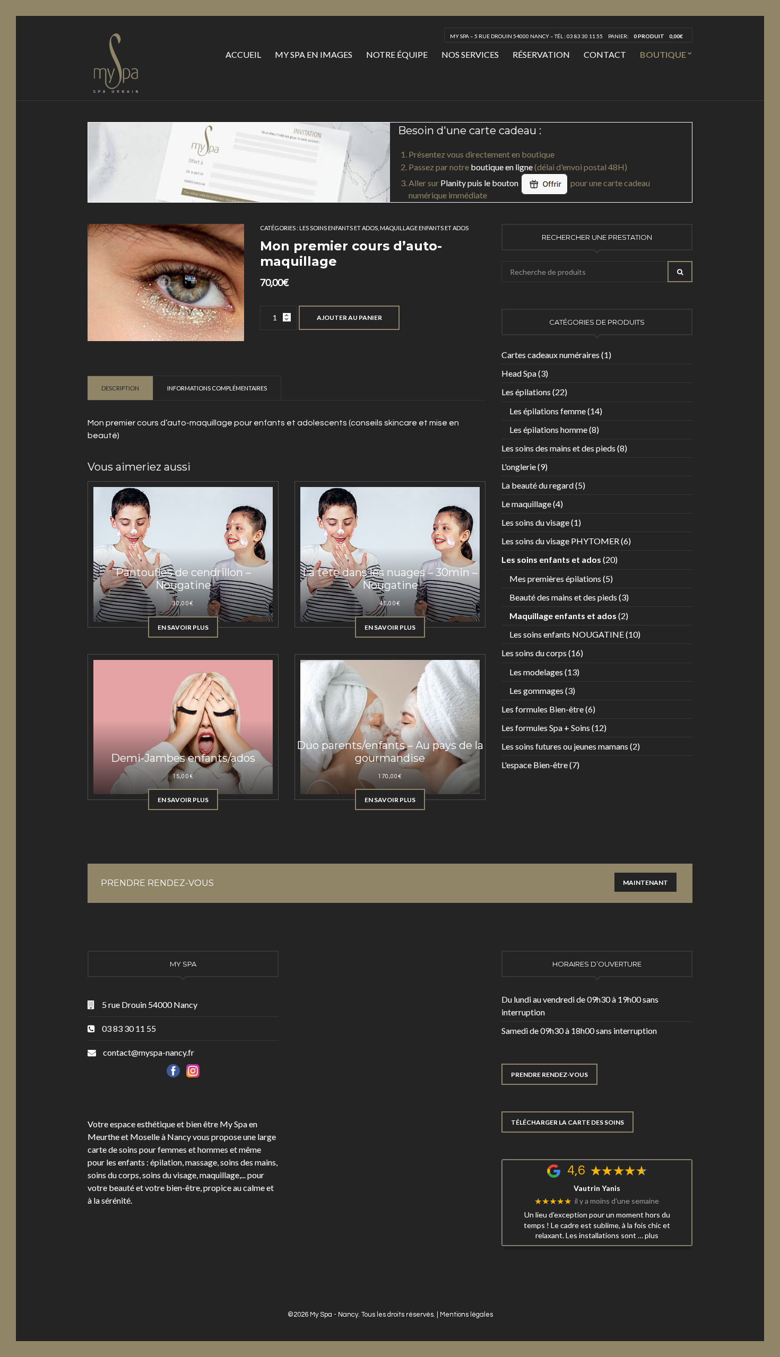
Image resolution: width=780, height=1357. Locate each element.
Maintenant (645, 882)
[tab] (120, 388)
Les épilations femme (547, 411)
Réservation (541, 54)
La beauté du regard (537, 485)
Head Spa (518, 373)
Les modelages (536, 672)
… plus (648, 1235)
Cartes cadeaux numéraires (550, 355)
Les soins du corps (534, 653)
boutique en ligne (502, 167)
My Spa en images (313, 54)
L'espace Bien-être (534, 765)
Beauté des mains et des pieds (563, 597)
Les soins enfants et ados (338, 227)
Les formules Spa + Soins (545, 728)
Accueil (243, 54)
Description (120, 388)
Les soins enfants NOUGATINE (566, 634)
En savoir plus (183, 627)
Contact (605, 54)
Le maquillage (526, 504)
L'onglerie (518, 467)
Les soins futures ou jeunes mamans (564, 746)
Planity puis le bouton (480, 183)
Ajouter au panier (349, 317)
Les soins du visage (535, 522)
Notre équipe (397, 54)
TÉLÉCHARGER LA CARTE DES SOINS (567, 1122)
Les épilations (526, 392)
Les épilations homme (548, 429)
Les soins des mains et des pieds (558, 448)
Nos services (470, 54)
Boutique (663, 54)
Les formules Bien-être (542, 709)
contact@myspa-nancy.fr (148, 1052)
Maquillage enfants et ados (424, 227)
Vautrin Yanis (597, 1188)
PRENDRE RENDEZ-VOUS (549, 1074)
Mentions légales (466, 1314)
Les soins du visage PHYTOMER (560, 541)
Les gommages (536, 690)
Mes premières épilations (555, 578)
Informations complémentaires (217, 388)
